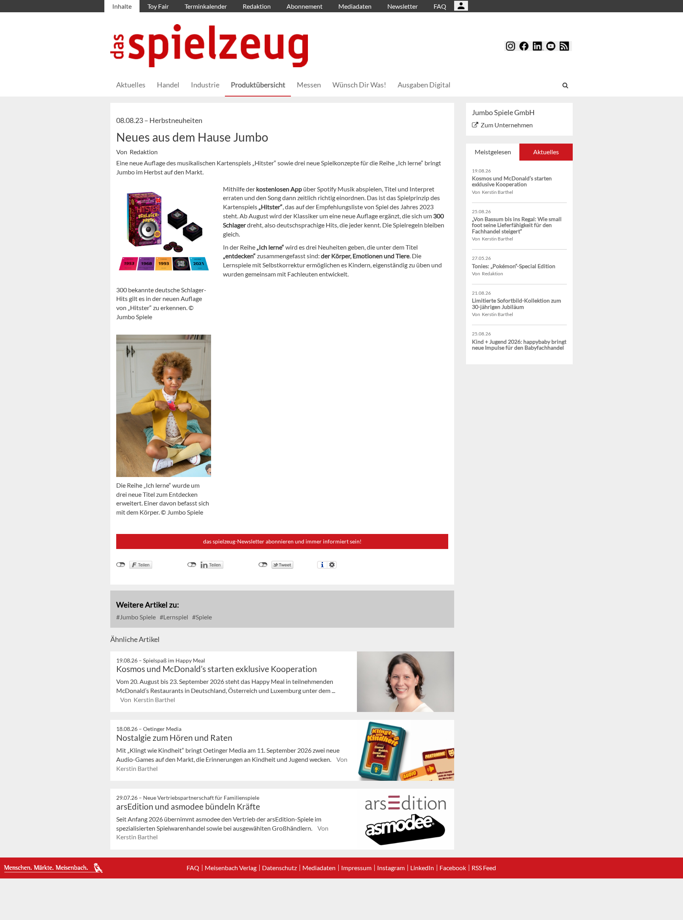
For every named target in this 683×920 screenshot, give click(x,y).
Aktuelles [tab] (546, 151)
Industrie (205, 84)
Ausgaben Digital (424, 84)
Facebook (453, 868)
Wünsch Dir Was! (359, 84)
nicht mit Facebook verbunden (120, 564)
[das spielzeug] (209, 45)
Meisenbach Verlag (231, 868)
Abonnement (305, 6)
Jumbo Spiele (137, 617)
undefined (191, 564)
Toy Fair (158, 6)
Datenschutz (279, 868)
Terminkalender (206, 6)
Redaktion (257, 6)
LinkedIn (422, 868)
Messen (309, 84)
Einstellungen (332, 565)
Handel (168, 84)
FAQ (440, 6)
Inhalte (122, 6)
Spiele (203, 617)
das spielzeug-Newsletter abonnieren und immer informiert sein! (282, 541)
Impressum (356, 868)
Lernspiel (175, 617)
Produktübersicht (258, 84)
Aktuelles (130, 84)
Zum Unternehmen (507, 125)
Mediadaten (355, 6)
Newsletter (402, 6)
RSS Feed (484, 868)
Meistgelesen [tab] (493, 151)
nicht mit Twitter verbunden (263, 564)
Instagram (391, 868)
